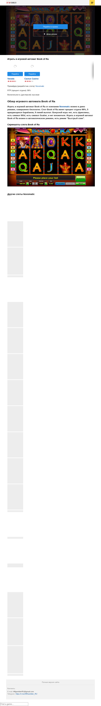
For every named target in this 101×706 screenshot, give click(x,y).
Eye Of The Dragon (15, 222)
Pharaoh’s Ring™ (15, 459)
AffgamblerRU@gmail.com (23, 691)
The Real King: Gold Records (15, 648)
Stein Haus (15, 538)
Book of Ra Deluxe (15, 276)
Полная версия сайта (50, 682)
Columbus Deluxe (15, 329)
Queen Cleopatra (15, 485)
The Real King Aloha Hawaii (15, 565)
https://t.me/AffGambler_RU (26, 694)
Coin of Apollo (15, 303)
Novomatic (39, 86)
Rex (15, 593)
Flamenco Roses (15, 407)
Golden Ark (15, 433)
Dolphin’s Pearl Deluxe (15, 620)
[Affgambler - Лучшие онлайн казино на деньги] (11, 3)
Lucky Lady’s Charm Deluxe (15, 249)
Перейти (15, 74)
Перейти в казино (50, 27)
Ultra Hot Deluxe (15, 675)
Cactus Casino (31, 79)
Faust (15, 381)
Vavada (10, 79)
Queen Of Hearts (15, 511)
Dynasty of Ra (15, 355)
